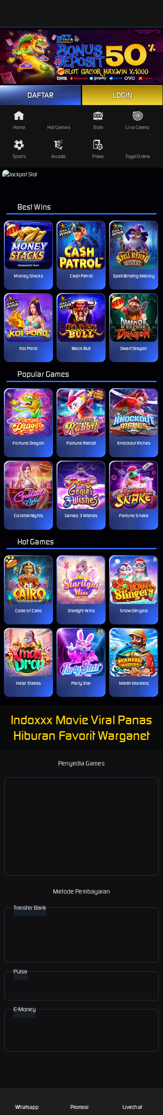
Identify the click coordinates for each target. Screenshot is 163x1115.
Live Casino (137, 127)
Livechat (132, 1107)
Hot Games (58, 127)
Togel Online (137, 156)
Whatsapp (27, 1107)
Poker (98, 156)
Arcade (58, 156)
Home (19, 127)
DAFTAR (40, 95)
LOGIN (123, 95)
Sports (19, 156)
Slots (98, 127)
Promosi (79, 1107)
